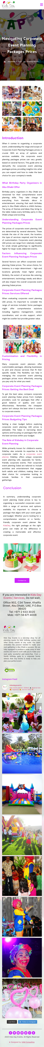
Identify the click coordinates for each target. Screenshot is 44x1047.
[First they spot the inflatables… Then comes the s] (22, 835)
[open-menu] (41, 4)
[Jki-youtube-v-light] (18, 1033)
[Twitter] (14, 1033)
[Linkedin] (22, 1033)
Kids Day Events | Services (22, 596)
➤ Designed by (21, 1042)
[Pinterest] (25, 1033)
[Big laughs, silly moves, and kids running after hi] (22, 876)
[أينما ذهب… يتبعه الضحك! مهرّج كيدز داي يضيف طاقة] (22, 917)
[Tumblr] (33, 1033)
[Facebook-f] (10, 1033)
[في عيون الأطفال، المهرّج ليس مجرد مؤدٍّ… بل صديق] (22, 957)
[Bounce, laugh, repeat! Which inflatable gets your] (22, 754)
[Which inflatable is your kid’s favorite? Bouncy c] (22, 794)
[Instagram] (29, 1033)
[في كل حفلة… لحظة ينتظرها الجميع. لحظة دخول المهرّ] (22, 713)
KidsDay (6, 525)
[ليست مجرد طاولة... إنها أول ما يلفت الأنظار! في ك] (22, 998)
